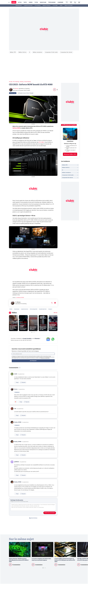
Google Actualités (27, 338)
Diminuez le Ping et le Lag (70, 143)
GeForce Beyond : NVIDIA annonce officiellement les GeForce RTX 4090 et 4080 (18, 560)
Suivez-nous (13, 93)
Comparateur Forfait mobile (51, 52)
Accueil (10, 81)
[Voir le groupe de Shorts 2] (33, 332)
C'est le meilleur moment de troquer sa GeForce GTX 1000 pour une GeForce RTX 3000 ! (64, 560)
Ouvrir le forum (34, 518)
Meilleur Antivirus (22, 52)
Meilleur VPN (13, 52)
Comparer (60, 2)
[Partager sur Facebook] (85, 593)
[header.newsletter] (71, 2)
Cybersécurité (19, 5)
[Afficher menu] (8, 2)
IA (29, 52)
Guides (30, 2)
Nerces (16, 88)
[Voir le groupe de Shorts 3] (34, 332)
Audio (61, 5)
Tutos (36, 2)
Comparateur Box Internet (66, 52)
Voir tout (55, 312)
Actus (19, 2)
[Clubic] (13, 2)
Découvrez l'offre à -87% (70, 154)
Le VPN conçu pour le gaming (69, 124)
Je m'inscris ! (33, 360)
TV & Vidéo (55, 5)
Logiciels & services (28, 5)
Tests (25, 2)
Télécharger (51, 2)
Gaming (21, 81)
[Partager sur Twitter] (85, 597)
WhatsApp (37, 338)
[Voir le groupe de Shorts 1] (31, 332)
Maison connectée (68, 5)
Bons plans (43, 2)
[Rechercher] (67, 2)
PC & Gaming (37, 5)
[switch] (75, 2)
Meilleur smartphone (37, 52)
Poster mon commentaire (49, 512)
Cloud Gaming (27, 81)
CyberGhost (70, 141)
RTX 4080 (41, 142)
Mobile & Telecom (46, 5)
